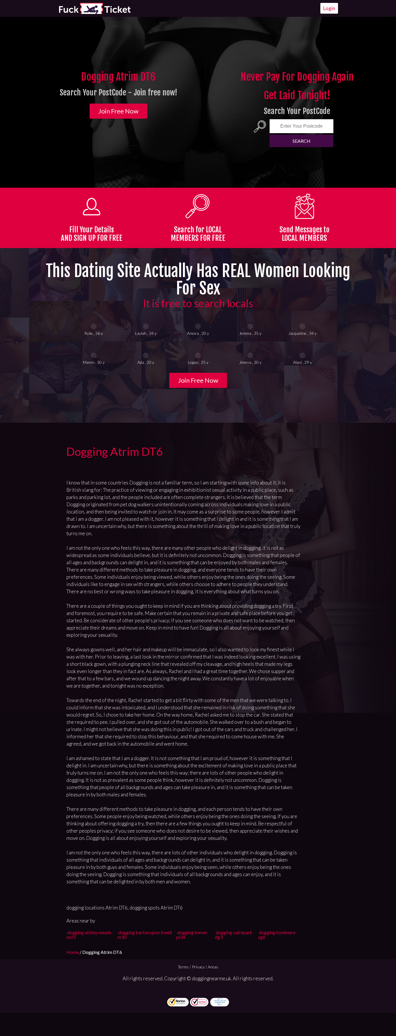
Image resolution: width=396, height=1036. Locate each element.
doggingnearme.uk (211, 978)
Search (301, 141)
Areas (213, 966)
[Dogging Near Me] (94, 8)
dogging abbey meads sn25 (88, 935)
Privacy (198, 966)
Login (329, 8)
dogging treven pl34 (191, 935)
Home (73, 952)
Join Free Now (118, 111)
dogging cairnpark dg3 (233, 935)
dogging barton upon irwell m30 (144, 935)
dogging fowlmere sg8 (276, 935)
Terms (183, 966)
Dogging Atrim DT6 (114, 451)
